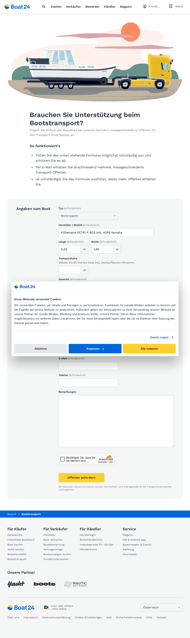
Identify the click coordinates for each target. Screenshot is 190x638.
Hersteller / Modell (79, 225)
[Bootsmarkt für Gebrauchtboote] (17, 6)
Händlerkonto (88, 549)
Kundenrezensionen (56, 559)
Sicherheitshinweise (129, 617)
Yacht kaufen (15, 549)
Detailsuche (14, 534)
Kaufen (56, 6)
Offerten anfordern (82, 477)
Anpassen (92, 348)
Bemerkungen (67, 391)
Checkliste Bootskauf (21, 539)
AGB (109, 617)
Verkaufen (73, 6)
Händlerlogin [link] (88, 534)
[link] (58, 608)
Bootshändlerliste (91, 539)
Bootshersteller (17, 554)
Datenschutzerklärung (56, 617)
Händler (109, 6)
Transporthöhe (68, 258)
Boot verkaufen (53, 539)
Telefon (72, 375)
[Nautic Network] (75, 584)
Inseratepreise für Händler (97, 544)
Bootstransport (17, 559)
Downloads (130, 554)
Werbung (128, 549)
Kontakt (161, 617)
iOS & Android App (134, 539)
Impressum (31, 617)
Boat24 (11, 514)
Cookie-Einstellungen (88, 617)
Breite (103, 241)
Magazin (126, 6)
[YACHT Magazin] (16, 584)
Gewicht (73, 279)
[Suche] (44, 6)
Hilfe (149, 617)
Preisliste (49, 534)
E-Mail (71, 358)
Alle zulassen (149, 348)
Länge (71, 241)
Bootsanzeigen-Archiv (57, 554)
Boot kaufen (15, 544)
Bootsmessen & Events (137, 544)
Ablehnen (41, 348)
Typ (70, 208)
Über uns (13, 617)
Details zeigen (159, 337)
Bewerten (92, 6)
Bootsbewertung (53, 544)
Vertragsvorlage (53, 549)
